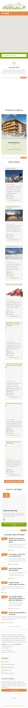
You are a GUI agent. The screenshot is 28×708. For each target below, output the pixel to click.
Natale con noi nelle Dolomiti (14, 284)
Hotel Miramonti (10, 184)
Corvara (15, 523)
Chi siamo (6, 661)
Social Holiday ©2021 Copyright (11, 705)
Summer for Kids (11, 168)
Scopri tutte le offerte (14, 481)
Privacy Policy (21, 705)
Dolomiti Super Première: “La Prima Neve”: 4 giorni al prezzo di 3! (14, 324)
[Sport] (4, 519)
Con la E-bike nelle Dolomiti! (14, 403)
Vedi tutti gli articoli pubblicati (14, 626)
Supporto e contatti (9, 673)
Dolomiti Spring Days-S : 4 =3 (14, 246)
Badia (5, 523)
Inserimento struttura (9, 664)
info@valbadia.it (13, 652)
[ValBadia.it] (14, 5)
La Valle (20, 523)
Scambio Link (7, 670)
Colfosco (9, 523)
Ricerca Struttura (10, 55)
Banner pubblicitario (9, 667)
